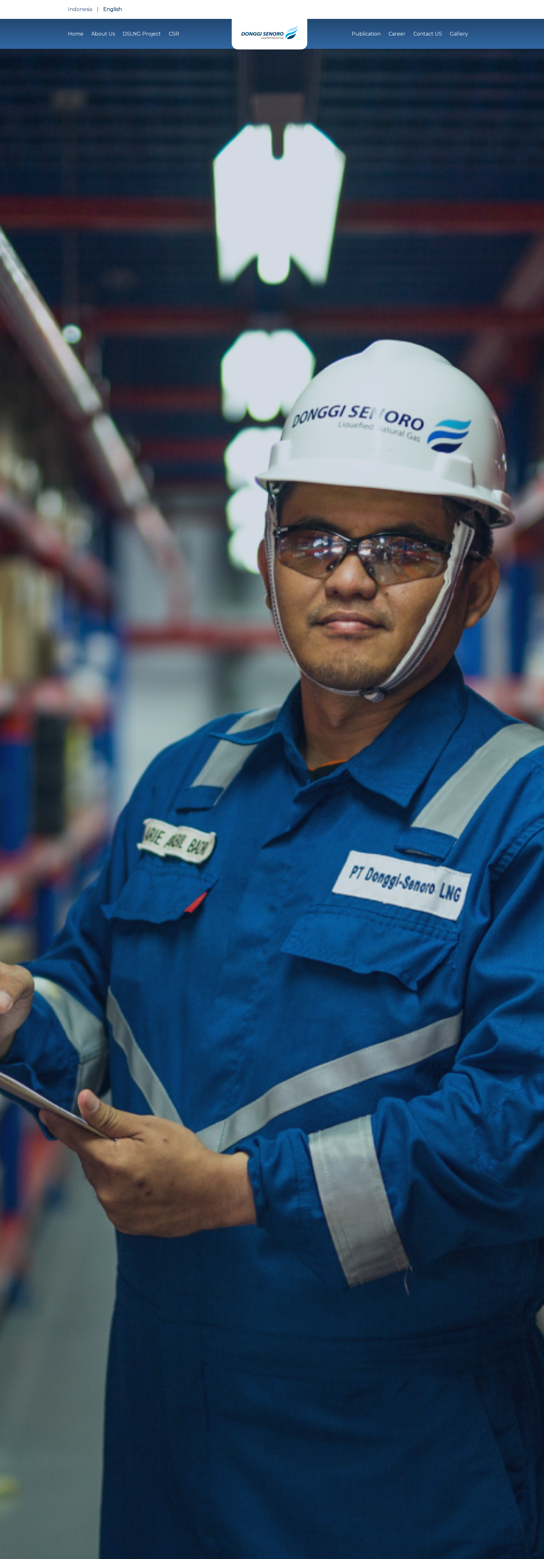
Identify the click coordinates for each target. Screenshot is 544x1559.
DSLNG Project (142, 34)
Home (75, 34)
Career (396, 34)
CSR (174, 34)
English (112, 9)
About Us (103, 34)
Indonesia (80, 9)
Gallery (459, 34)
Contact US (427, 34)
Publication (366, 34)
